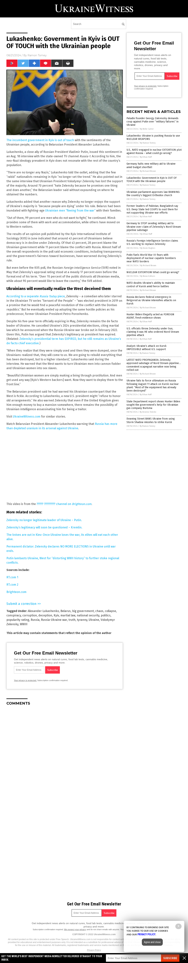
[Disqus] (64, 754)
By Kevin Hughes (147, 248)
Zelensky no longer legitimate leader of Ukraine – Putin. (44, 520)
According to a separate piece (35, 296)
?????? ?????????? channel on (64, 504)
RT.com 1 (12, 577)
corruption (29, 615)
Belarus (65, 611)
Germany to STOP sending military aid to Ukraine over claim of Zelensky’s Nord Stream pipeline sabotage (153, 226)
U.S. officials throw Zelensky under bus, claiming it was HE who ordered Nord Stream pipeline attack (152, 332)
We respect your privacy (75, 929)
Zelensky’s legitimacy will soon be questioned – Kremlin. (44, 527)
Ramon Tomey (37, 55)
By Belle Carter (147, 129)
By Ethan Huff (146, 157)
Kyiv (56, 615)
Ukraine (94, 620)
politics (106, 615)
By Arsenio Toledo (148, 412)
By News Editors (147, 276)
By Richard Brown (148, 171)
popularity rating (17, 620)
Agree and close (152, 942)
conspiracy (13, 615)
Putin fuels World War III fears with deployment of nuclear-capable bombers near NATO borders (151, 258)
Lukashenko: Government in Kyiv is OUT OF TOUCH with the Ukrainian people (151, 179)
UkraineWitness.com (26, 416)
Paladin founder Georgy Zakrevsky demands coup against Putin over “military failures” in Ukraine (152, 121)
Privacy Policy (94, 950)
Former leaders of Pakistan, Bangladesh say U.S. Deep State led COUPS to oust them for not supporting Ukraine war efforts (152, 209)
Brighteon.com (16, 592)
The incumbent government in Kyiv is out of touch (40, 140)
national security (88, 615)
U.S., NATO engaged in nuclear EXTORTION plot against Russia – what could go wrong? (154, 151)
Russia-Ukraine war (54, 620)
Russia (35, 620)
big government (83, 611)
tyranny (82, 620)
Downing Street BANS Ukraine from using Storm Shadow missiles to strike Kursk (150, 420)
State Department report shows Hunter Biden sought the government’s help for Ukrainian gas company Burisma (153, 405)
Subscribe (170, 958)
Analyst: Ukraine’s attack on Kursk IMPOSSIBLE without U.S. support (146, 347)
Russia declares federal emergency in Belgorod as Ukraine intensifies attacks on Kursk (151, 300)
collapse (110, 611)
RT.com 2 (12, 584)
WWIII (23, 624)
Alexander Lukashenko (43, 611)
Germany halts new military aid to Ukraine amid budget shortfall (151, 165)
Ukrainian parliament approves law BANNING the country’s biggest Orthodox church (153, 193)
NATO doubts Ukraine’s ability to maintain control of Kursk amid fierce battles (150, 284)
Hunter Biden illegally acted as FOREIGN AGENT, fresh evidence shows (150, 316)
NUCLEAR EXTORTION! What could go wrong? (152, 272)
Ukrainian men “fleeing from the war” (70, 210)
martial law (67, 615)
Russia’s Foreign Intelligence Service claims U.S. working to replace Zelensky (152, 242)
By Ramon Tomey (148, 143)
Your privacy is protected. (25, 680)
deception (45, 615)
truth (71, 620)
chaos (99, 611)
